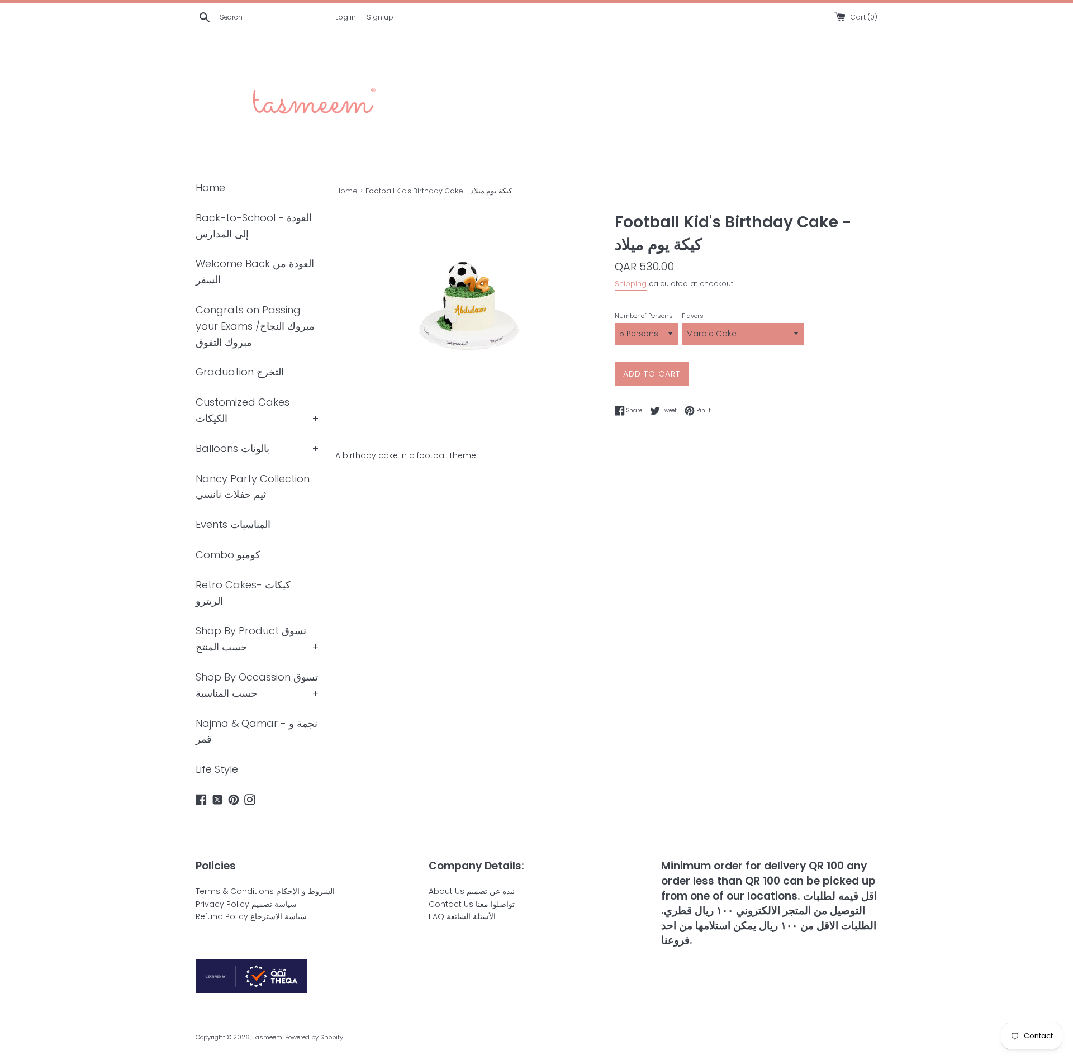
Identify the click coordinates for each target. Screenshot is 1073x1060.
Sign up (380, 17)
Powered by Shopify (314, 1037)
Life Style (217, 769)
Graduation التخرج (240, 372)
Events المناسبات (233, 524)
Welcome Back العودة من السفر (255, 271)
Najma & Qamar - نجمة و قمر (256, 731)
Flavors (693, 315)
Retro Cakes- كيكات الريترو (243, 593)
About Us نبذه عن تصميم (472, 891)
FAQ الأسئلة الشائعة (462, 916)
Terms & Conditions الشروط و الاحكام (265, 891)
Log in (345, 17)
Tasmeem (267, 1037)
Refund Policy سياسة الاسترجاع (251, 916)
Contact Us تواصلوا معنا (472, 904)
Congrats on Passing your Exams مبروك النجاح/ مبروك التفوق (255, 326)
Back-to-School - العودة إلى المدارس (254, 226)
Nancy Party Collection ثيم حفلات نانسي (253, 487)
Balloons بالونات (232, 448)
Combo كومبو (228, 555)
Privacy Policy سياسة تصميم (246, 904)
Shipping (631, 283)
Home (210, 187)
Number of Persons (644, 315)
